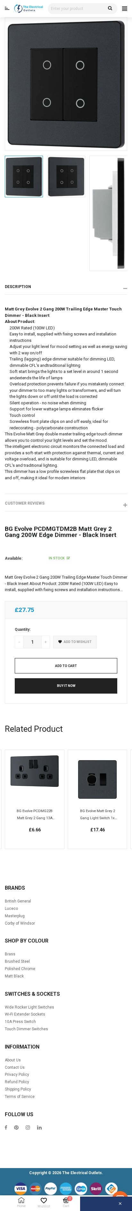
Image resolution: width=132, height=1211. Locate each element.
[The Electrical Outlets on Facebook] (6, 1128)
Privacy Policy (17, 1074)
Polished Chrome (20, 969)
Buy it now (66, 686)
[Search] (110, 9)
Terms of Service (20, 1096)
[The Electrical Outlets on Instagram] (28, 1128)
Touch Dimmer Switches (26, 1029)
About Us (13, 1060)
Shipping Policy (18, 1089)
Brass (10, 954)
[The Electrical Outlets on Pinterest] (16, 1128)
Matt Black (14, 976)
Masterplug (15, 916)
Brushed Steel (17, 961)
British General (18, 901)
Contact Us (15, 1067)
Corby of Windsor (20, 923)
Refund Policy (17, 1082)
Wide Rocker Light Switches (29, 1007)
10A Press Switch (20, 1021)
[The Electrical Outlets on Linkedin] (39, 1128)
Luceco (11, 908)
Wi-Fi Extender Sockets (25, 1014)
